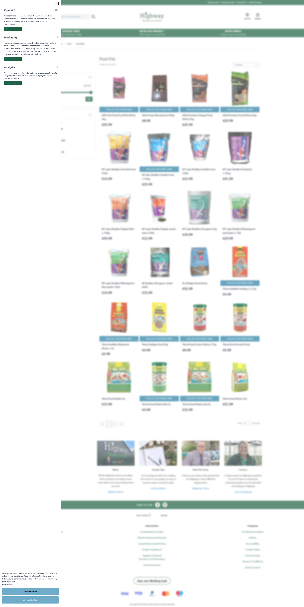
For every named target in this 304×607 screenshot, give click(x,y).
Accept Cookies (30, 591)
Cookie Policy (8, 584)
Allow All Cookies (30, 600)
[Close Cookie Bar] (57, 3)
